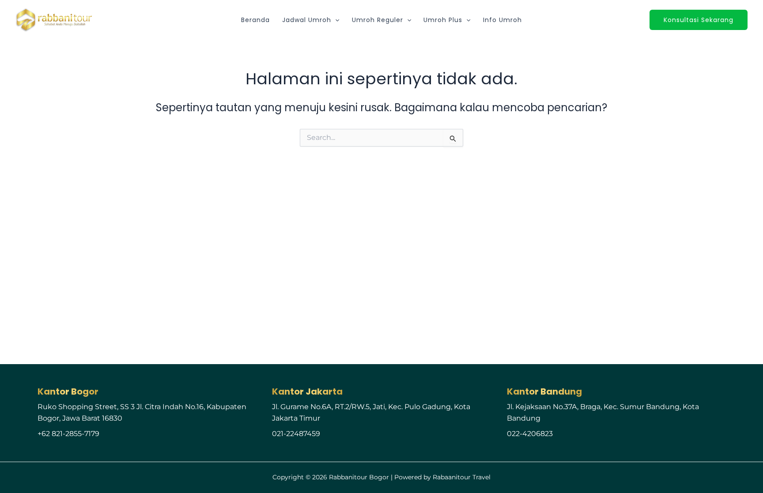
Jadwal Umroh (306, 19)
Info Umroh (502, 19)
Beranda (255, 19)
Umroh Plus (442, 19)
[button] (335, 20)
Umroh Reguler (377, 19)
